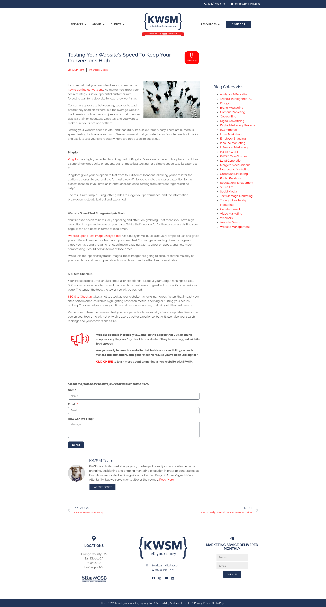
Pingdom (74, 159)
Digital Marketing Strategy (237, 125)
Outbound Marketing (234, 174)
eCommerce (228, 129)
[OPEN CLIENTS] (123, 24)
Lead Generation (231, 160)
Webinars (226, 218)
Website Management (235, 226)
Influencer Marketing (234, 147)
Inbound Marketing (232, 143)
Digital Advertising (232, 121)
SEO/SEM (226, 187)
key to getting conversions (85, 89)
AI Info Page (218, 603)
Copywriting (228, 116)
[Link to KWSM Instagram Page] (159, 578)
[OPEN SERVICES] (85, 24)
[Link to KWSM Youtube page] (166, 578)
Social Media (228, 191)
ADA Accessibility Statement (166, 603)
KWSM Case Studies (233, 156)
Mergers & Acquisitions (235, 165)
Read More (166, 479)
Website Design (100, 70)
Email (72, 404)
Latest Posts (102, 487)
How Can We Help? (81, 418)
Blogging (226, 103)
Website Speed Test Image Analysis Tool (94, 235)
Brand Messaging (231, 107)
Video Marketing (231, 213)
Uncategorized (230, 209)
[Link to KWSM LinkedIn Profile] (172, 578)
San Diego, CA (94, 558)
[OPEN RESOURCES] (219, 24)
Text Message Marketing (236, 196)
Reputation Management (236, 182)
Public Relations (230, 178)
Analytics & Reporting (234, 94)
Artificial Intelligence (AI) (236, 98)
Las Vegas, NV (93, 567)
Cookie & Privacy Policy (197, 603)
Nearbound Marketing (234, 169)
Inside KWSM (229, 151)
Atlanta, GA (94, 563)
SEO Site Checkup (80, 296)
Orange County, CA (94, 554)
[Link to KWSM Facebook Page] (153, 578)
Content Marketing (232, 112)
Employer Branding (233, 138)
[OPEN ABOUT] (103, 24)
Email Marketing (231, 134)
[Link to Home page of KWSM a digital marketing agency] (163, 24)
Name (72, 390)
